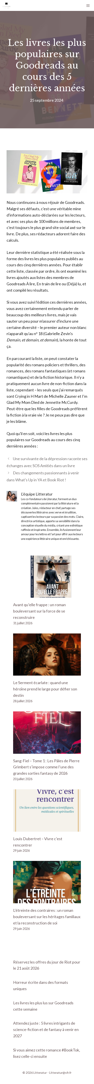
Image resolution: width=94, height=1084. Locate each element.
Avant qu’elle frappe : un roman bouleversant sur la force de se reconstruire (39, 611)
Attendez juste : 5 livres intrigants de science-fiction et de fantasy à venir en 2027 (46, 1029)
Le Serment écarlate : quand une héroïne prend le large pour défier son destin (45, 689)
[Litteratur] (6, 5)
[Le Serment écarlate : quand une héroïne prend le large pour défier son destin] (47, 672)
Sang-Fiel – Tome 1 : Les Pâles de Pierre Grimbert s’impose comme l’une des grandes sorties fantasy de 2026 (46, 767)
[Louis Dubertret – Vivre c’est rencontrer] (47, 828)
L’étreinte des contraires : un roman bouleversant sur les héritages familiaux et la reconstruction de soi (46, 916)
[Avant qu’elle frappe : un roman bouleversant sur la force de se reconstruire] (47, 594)
